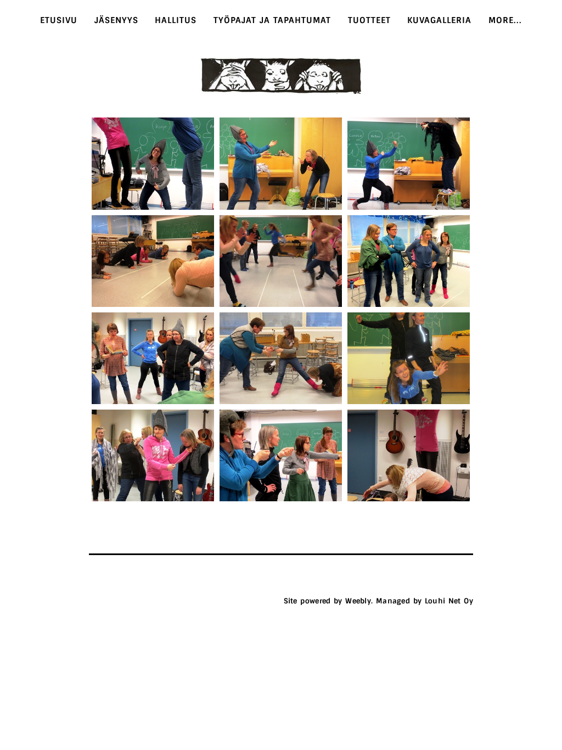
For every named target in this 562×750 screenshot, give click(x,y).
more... (505, 20)
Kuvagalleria (439, 20)
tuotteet (369, 20)
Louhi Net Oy (449, 601)
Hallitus (175, 20)
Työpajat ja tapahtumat (272, 20)
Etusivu (58, 20)
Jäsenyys (116, 20)
